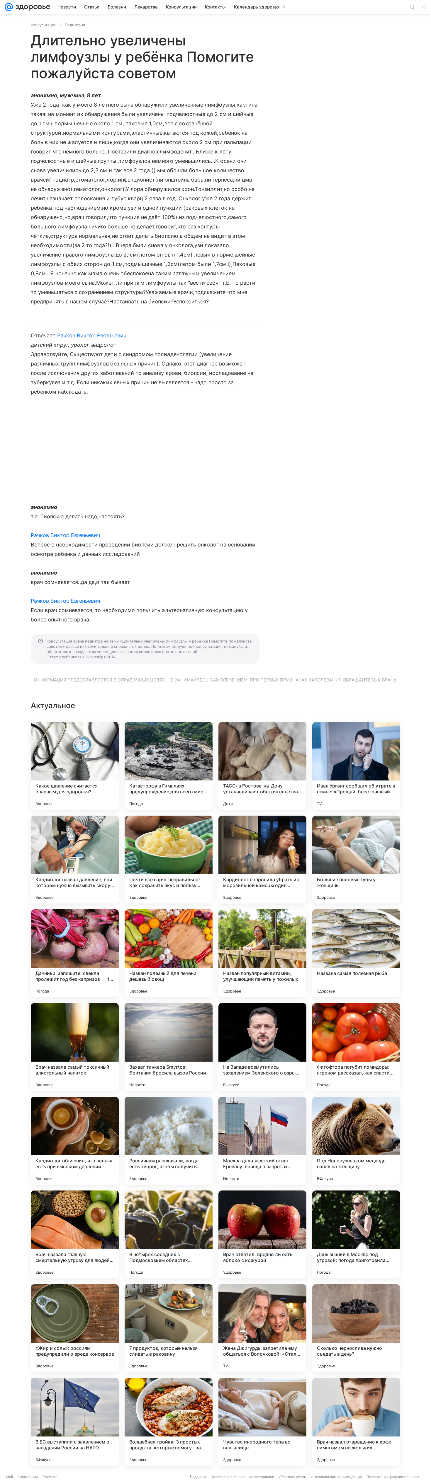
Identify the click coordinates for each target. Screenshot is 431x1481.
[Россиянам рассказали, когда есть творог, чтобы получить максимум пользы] (169, 1141)
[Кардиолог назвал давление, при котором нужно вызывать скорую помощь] (75, 859)
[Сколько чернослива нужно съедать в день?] (356, 1328)
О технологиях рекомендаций (336, 1477)
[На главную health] (31, 7)
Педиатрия (75, 25)
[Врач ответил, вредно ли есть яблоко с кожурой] (262, 1234)
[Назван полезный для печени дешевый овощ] (169, 953)
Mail (9, 1477)
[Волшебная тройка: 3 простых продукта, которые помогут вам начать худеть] (169, 1422)
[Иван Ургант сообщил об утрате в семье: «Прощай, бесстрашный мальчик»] (356, 766)
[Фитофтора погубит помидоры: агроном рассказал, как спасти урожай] (356, 1047)
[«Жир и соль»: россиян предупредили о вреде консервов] (75, 1328)
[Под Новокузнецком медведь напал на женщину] (356, 1141)
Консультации (44, 25)
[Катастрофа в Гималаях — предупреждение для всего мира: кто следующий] (169, 766)
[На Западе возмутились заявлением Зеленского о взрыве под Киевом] (262, 1047)
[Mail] (9, 7)
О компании (28, 1477)
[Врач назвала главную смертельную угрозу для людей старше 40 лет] (75, 1234)
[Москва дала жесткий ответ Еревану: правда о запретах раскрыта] (262, 1141)
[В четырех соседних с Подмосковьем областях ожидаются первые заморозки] (169, 1234)
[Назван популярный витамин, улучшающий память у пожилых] (262, 953)
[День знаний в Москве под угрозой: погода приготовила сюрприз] (356, 1234)
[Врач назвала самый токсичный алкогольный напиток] (75, 1047)
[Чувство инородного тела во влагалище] (262, 1422)
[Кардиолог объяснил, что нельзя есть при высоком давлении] (75, 1141)
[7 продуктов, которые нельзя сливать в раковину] (169, 1328)
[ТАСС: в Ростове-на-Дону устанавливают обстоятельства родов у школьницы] (262, 766)
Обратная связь (292, 1477)
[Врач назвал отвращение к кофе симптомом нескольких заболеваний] (356, 1422)
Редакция (198, 1477)
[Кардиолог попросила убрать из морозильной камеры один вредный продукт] (262, 859)
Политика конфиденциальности (393, 1477)
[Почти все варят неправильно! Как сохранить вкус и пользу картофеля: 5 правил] (169, 859)
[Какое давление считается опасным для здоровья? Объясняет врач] (75, 766)
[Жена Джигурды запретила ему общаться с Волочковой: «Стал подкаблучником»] (262, 1328)
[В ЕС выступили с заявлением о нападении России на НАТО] (75, 1422)
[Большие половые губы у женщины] (356, 859)
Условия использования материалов (242, 1477)
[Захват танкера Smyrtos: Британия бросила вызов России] (169, 1047)
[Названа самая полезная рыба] (356, 953)
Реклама (50, 1477)
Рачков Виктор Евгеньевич (91, 335)
